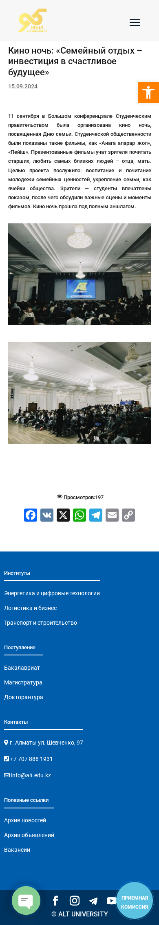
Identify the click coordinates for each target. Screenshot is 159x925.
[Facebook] (30, 516)
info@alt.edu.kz (30, 775)
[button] (148, 92)
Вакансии (17, 849)
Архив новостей (25, 820)
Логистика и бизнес (30, 608)
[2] (79, 444)
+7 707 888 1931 (31, 759)
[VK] (47, 516)
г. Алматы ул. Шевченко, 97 (46, 742)
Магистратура (23, 682)
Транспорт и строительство (40, 622)
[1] (79, 325)
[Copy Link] (128, 516)
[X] (63, 516)
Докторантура (23, 697)
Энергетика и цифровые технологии (52, 593)
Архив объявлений (29, 835)
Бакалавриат (22, 667)
